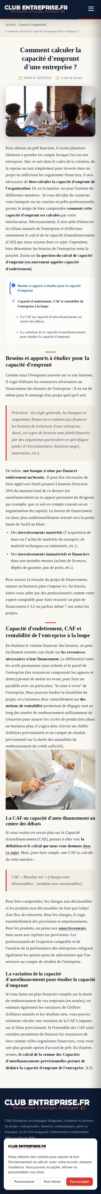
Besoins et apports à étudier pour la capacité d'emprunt (49, 288)
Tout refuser (52, 1181)
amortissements (72, 928)
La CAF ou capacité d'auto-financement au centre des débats (51, 319)
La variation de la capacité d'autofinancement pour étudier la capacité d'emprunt (52, 334)
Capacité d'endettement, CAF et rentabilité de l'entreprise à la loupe (50, 303)
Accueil (11, 24)
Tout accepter (79, 1181)
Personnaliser (24, 1181)
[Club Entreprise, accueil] (36, 9)
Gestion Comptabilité (33, 24)
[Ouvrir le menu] (91, 9)
